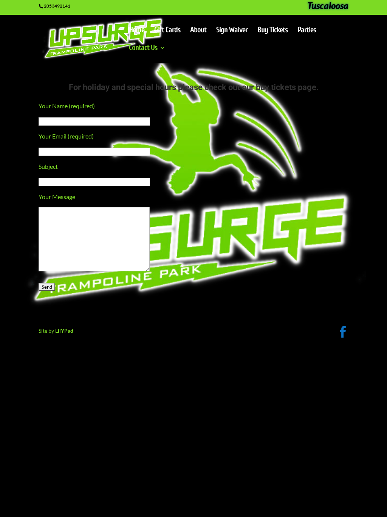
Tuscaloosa (327, 7)
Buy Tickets (272, 30)
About (198, 30)
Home (136, 30)
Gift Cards (167, 30)
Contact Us (143, 48)
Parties (306, 30)
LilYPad (64, 330)
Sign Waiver (232, 30)
